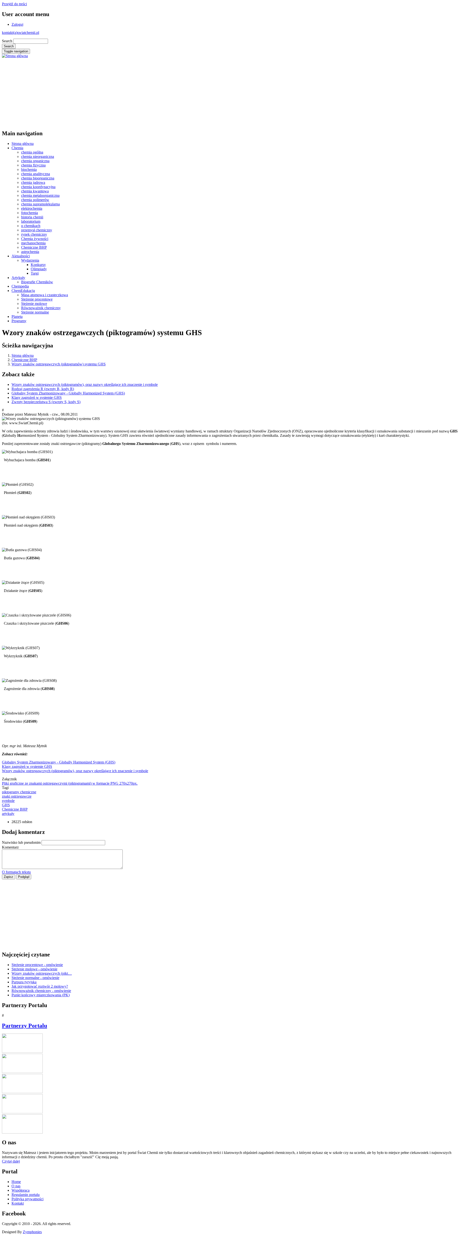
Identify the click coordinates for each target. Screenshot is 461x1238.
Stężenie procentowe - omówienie (37, 965)
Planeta (17, 316)
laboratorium (30, 221)
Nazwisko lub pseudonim (21, 842)
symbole (8, 801)
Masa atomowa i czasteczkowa (44, 295)
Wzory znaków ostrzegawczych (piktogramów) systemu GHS (59, 364)
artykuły (8, 814)
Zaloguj (17, 24)
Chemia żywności (34, 239)
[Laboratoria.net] (22, 1051)
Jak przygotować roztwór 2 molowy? (40, 986)
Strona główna (23, 144)
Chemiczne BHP (34, 247)
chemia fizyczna (33, 165)
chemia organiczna (35, 161)
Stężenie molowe (34, 304)
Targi (35, 273)
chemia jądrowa (33, 182)
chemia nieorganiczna (37, 156)
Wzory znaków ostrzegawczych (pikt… (42, 973)
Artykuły (18, 278)
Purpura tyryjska (24, 982)
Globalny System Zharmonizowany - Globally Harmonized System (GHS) (68, 393)
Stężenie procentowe (37, 299)
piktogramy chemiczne (19, 792)
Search (7, 41)
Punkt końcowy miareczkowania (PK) (41, 995)
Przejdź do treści (14, 4)
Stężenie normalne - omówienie (35, 978)
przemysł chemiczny (36, 230)
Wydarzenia (30, 260)
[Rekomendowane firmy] (22, 1072)
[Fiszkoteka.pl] (22, 1132)
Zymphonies (32, 1232)
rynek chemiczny (34, 234)
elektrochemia (31, 208)
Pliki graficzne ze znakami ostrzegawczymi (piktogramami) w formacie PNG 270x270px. (70, 783)
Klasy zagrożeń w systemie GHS (37, 397)
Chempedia (20, 286)
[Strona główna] (15, 56)
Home (16, 1182)
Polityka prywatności (27, 1199)
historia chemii (32, 217)
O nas (16, 1186)
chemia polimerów (35, 200)
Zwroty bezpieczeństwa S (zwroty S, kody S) (46, 402)
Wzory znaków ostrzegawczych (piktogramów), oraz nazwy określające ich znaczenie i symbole (85, 384)
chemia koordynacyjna (38, 187)
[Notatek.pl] (22, 1092)
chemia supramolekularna (40, 204)
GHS (6, 805)
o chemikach (30, 226)
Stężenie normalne (35, 312)
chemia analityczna (35, 174)
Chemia (17, 148)
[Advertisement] (146, 91)
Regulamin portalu (26, 1195)
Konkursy (38, 265)
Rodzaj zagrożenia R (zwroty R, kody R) (43, 389)
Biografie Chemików (37, 282)
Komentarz (10, 847)
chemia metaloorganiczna (40, 195)
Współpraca (21, 1190)
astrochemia (30, 252)
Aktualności (21, 256)
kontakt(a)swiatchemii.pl (20, 33)
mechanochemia (33, 243)
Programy (19, 321)
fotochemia (29, 213)
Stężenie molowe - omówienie (34, 969)
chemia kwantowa (35, 191)
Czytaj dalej (11, 1161)
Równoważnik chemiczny (41, 308)
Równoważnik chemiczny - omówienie (41, 991)
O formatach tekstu (16, 872)
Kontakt (18, 1203)
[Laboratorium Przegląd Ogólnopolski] (22, 1112)
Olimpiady (39, 269)
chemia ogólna (32, 152)
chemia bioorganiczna (37, 178)
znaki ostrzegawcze (16, 796)
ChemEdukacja (23, 291)
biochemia (29, 169)
